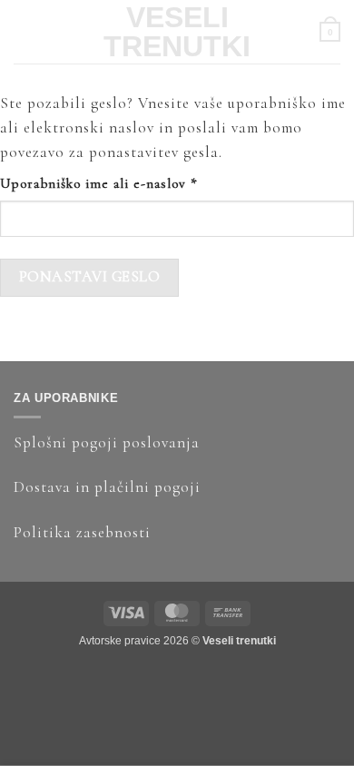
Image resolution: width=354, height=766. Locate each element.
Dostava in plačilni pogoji (107, 486)
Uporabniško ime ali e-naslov (131, 183)
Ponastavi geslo (89, 277)
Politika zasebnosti (82, 532)
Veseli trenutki (177, 32)
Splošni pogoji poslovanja (107, 442)
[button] (22, 31)
